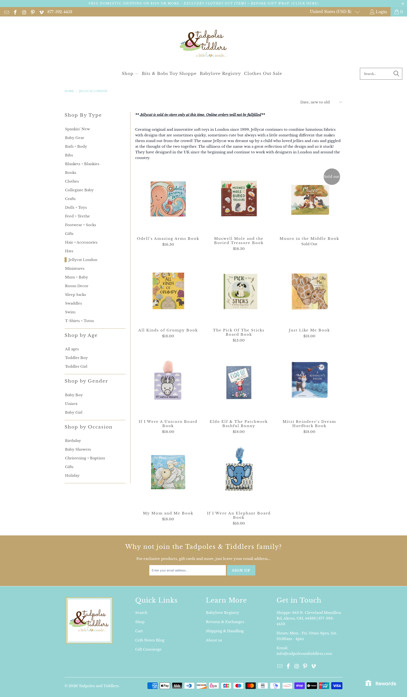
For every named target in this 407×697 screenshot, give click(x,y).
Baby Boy (74, 395)
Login (381, 11)
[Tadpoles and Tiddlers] (203, 43)
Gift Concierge (148, 649)
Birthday (73, 440)
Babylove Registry (222, 612)
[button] (130, 74)
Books (70, 172)
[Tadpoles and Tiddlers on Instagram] (23, 11)
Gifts (69, 233)
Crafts (70, 198)
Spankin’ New (77, 129)
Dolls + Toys (76, 207)
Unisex (71, 403)
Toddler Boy (76, 357)
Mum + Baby (76, 277)
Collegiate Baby (79, 190)
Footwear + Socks (80, 225)
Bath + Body (76, 146)
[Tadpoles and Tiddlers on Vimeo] (41, 11)
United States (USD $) (331, 11)
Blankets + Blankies (82, 164)
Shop (140, 622)
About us (214, 640)
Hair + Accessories (81, 242)
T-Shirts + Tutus (79, 320)
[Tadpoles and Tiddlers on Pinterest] (32, 11)
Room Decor (76, 286)
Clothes (72, 181)
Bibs (69, 155)
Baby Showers (78, 449)
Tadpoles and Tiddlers (99, 686)
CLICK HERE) (306, 3)
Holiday (72, 475)
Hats (69, 251)
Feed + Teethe (77, 216)
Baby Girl (73, 412)
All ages (72, 349)
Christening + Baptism (85, 458)
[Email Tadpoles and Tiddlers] (6, 11)
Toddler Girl (76, 366)
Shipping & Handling (225, 631)
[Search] (396, 74)
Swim (70, 312)
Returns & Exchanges (225, 622)
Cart (139, 631)
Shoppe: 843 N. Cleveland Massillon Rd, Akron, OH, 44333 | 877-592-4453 (309, 618)
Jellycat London (83, 259)
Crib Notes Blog (149, 640)
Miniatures (75, 268)
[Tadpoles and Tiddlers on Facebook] (15, 11)
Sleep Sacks (75, 294)
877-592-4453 (59, 11)
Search (141, 612)
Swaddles (73, 303)
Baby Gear (74, 137)
